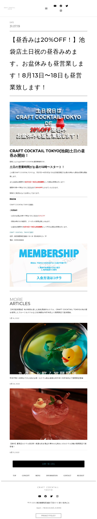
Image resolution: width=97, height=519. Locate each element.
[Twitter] (66, 6)
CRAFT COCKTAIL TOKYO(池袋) (22, 232)
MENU (37, 475)
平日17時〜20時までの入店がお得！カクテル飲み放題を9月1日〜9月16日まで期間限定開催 (46, 378)
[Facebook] (61, 6)
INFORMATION (52, 475)
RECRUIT (80, 475)
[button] (46, 8)
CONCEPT (26, 475)
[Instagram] (61, 10)
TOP (14, 475)
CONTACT (67, 475)
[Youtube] (55, 6)
